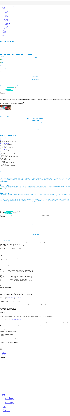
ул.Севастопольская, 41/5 (6, 19)
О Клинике (3, 7)
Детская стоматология (35, 76)
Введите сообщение (3, 91)
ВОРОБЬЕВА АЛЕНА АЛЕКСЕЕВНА (5, 143)
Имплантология (5, 34)
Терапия (4, 29)
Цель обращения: (2, 89)
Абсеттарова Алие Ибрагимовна (7, 10)
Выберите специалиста (3, 88)
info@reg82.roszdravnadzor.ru (11, 313)
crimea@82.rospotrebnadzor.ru (16, 319)
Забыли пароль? (4, 353)
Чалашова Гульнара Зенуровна (7, 25)
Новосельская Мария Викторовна (8, 15)
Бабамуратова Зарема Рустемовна (8, 24)
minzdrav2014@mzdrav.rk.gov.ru (17, 297)
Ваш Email (1, 212)
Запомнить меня (3, 350)
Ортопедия (4, 31)
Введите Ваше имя (3, 211)
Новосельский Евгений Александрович (8, 17)
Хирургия (4, 30)
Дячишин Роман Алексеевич (7, 27)
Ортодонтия (4, 32)
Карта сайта (3, 354)
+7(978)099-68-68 (4, 3)
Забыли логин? (4, 352)
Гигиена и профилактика (6, 33)
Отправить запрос (3, 93)
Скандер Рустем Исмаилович (7, 18)
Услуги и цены (3, 28)
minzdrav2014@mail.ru (10, 297)
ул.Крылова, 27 (5, 9)
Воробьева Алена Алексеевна (7, 13)
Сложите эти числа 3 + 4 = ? (4, 214)
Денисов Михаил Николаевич (7, 12)
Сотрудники (3, 8)
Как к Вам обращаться (3, 87)
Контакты (3, 35)
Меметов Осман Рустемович (7, 21)
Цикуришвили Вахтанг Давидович (9, 403)
